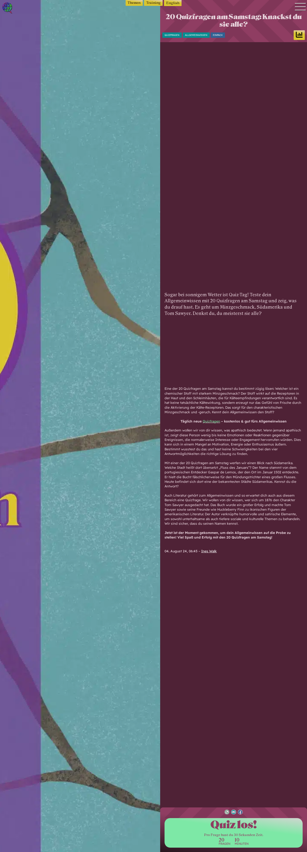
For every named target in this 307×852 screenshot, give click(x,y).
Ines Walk (209, 551)
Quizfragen (172, 35)
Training (153, 3)
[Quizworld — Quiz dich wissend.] (21, 8)
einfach (218, 35)
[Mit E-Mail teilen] (233, 812)
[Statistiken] (299, 35)
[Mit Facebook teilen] (240, 812)
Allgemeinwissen (196, 35)
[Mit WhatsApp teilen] (227, 812)
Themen (134, 3)
